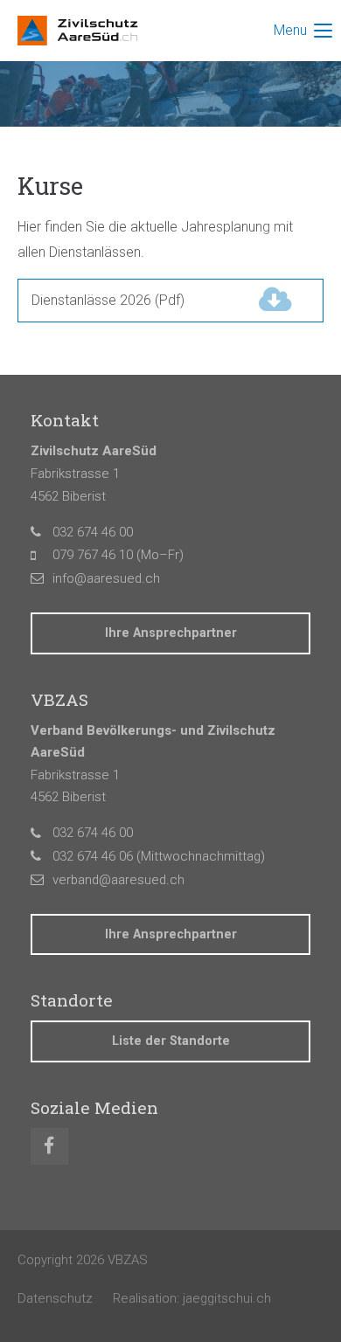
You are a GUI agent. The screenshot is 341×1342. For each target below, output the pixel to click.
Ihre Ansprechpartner (171, 633)
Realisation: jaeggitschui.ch (192, 1298)
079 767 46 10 (92, 555)
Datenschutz (55, 1298)
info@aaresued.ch (106, 578)
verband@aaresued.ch (118, 880)
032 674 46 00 (92, 532)
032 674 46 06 (92, 856)
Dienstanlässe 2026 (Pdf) (142, 300)
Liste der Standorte (171, 1041)
